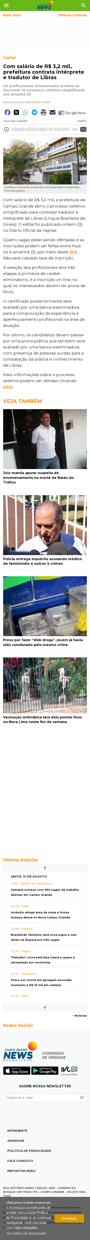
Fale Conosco (20, 1161)
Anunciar (15, 1141)
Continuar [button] (69, 1218)
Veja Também (22, 401)
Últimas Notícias (20, 859)
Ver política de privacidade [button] (26, 1233)
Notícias (79, 1015)
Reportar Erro (21, 1171)
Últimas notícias (72, 15)
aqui (8, 386)
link (73, 251)
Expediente (17, 1131)
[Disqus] (45, 790)
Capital (9, 58)
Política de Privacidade (29, 1151)
